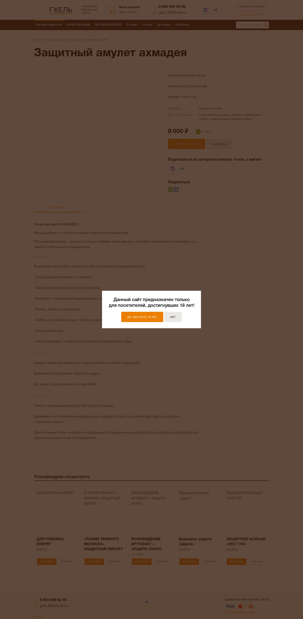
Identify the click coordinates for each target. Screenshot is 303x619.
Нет (173, 317)
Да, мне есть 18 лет (142, 317)
